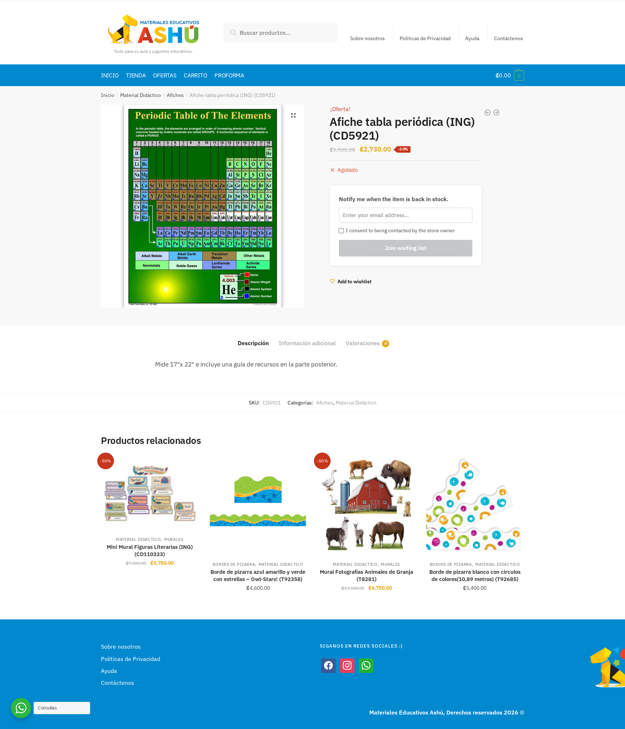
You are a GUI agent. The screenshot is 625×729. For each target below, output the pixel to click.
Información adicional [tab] (307, 343)
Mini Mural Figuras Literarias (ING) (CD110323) (150, 550)
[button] (293, 115)
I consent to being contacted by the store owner (399, 230)
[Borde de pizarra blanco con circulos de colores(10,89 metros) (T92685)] (475, 505)
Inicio (107, 95)
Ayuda (472, 38)
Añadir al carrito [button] (150, 604)
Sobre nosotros (367, 38)
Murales (173, 539)
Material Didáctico (140, 95)
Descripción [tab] (253, 343)
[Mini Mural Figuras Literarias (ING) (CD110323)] (150, 492)
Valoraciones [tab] (363, 343)
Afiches (175, 95)
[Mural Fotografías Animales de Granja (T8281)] (366, 505)
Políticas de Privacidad (425, 38)
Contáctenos (508, 38)
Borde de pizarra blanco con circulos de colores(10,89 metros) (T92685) (474, 575)
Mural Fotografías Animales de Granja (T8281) (366, 575)
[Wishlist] (187, 467)
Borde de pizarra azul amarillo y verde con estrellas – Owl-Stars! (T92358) (258, 575)
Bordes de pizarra (234, 564)
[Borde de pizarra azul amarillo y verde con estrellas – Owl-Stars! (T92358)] (258, 505)
